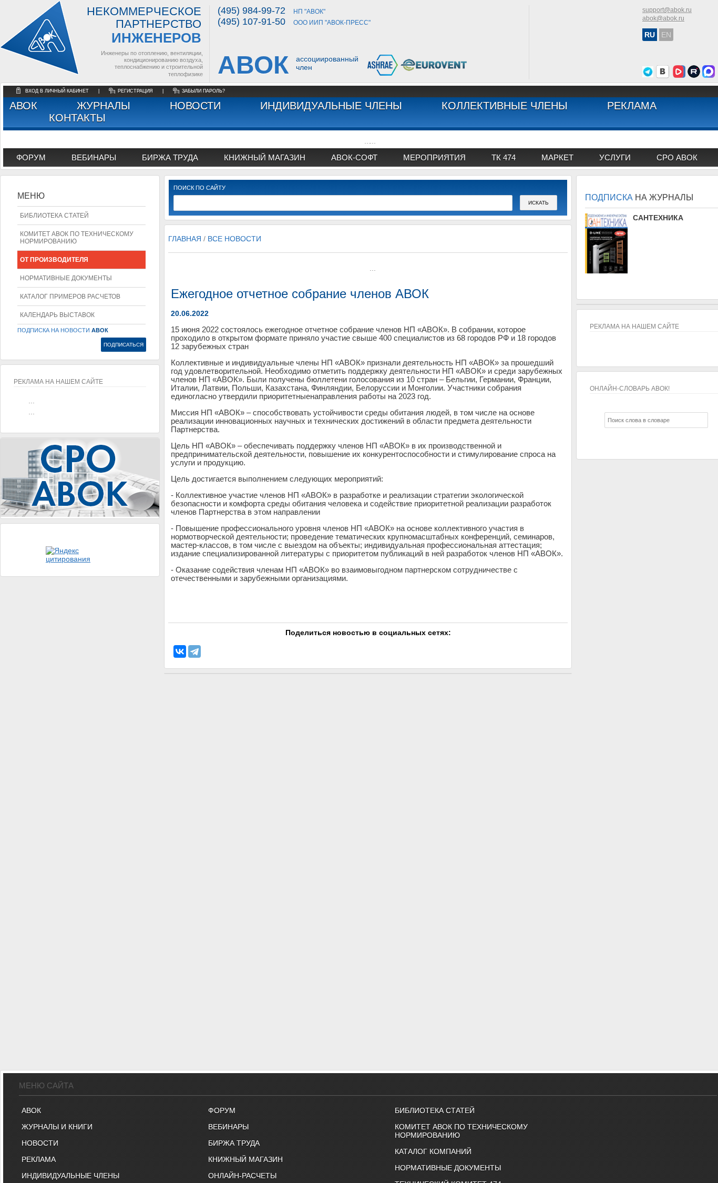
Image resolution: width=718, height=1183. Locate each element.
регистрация (135, 91)
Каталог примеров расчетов (70, 296)
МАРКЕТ (557, 157)
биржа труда (170, 157)
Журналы (103, 105)
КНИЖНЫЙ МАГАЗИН (245, 1159)
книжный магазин (264, 157)
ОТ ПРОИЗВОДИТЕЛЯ (54, 259)
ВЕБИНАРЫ (228, 1127)
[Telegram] (194, 651)
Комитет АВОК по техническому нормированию (77, 237)
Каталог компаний (433, 1151)
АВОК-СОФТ (354, 157)
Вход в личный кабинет (57, 91)
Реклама (632, 105)
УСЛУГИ (615, 157)
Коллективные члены (505, 105)
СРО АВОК (677, 157)
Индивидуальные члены (331, 105)
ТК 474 (503, 157)
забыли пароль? (203, 91)
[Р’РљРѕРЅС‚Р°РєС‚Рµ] (179, 651)
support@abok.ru (667, 10)
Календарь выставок (57, 315)
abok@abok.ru (663, 18)
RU (649, 34)
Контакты (77, 118)
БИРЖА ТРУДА (234, 1143)
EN (666, 34)
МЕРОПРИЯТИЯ (434, 157)
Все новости (234, 238)
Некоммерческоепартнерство (144, 25)
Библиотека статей (54, 215)
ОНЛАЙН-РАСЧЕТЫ (242, 1175)
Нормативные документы (66, 278)
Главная (184, 238)
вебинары (93, 157)
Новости (195, 105)
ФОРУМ (31, 157)
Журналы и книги (57, 1127)
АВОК (23, 105)
